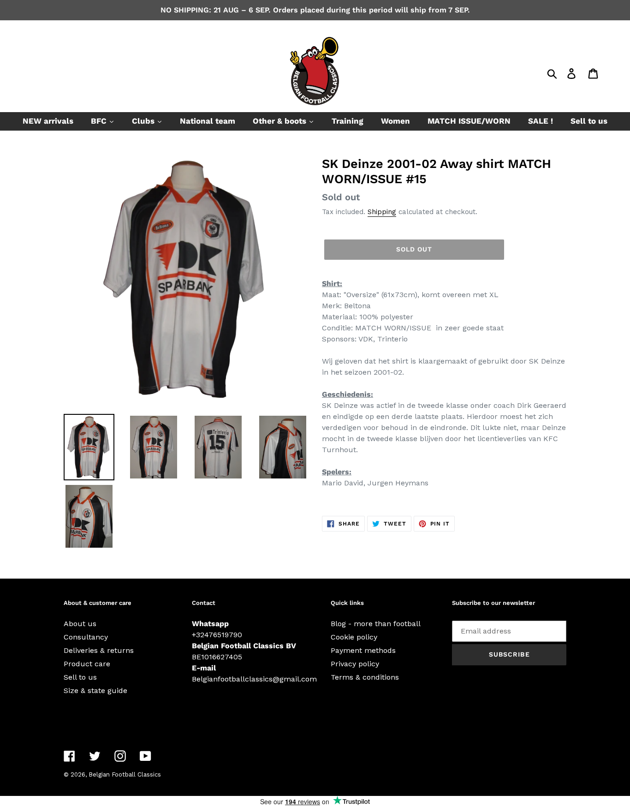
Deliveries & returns (99, 650)
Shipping (382, 212)
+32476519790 (217, 634)
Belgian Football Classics (125, 774)
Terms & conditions (365, 677)
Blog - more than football (376, 623)
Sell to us (80, 677)
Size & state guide (95, 690)
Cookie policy (354, 637)
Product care (87, 663)
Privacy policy (355, 663)
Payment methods (363, 650)
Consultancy (86, 637)
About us (80, 623)
